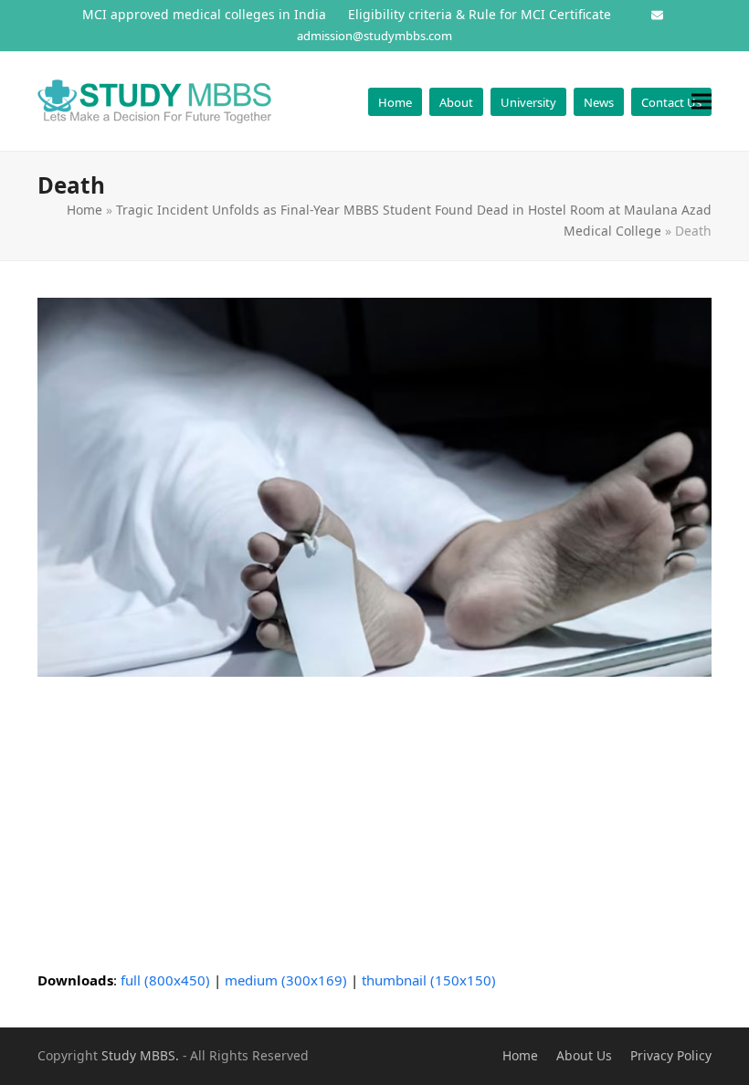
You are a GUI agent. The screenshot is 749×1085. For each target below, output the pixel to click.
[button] (701, 101)
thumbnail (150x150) (429, 980)
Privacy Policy (671, 1055)
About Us (584, 1055)
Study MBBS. (140, 1055)
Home (84, 209)
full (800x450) (165, 980)
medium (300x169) (286, 980)
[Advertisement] (374, 823)
